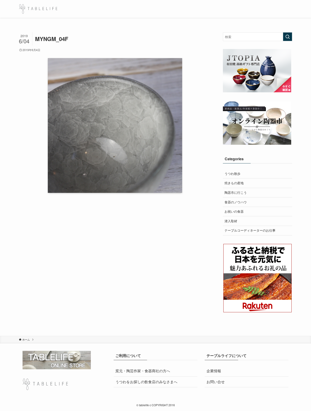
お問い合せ (215, 381)
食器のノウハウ (235, 202)
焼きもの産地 (234, 183)
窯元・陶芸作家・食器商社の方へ (142, 370)
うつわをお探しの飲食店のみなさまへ (146, 381)
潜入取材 (230, 221)
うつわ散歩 (232, 173)
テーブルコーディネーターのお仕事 (249, 230)
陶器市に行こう (235, 192)
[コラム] (38, 9)
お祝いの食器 (234, 211)
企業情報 (213, 370)
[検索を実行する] (287, 36)
